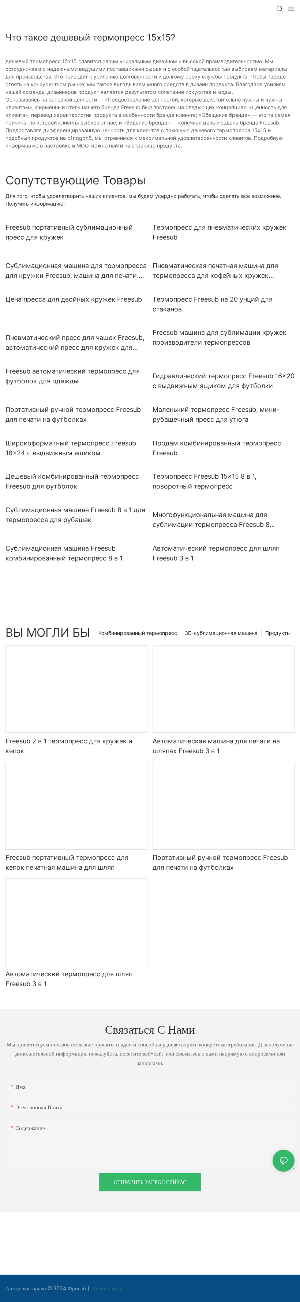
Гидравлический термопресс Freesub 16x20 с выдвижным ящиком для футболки (224, 381)
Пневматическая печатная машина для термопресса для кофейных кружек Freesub (215, 271)
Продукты (278, 633)
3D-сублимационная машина (221, 633)
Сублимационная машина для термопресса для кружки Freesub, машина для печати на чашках (76, 271)
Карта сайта (106, 1288)
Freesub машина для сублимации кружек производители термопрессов (219, 337)
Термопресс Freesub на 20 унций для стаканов (213, 304)
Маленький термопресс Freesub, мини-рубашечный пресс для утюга (216, 414)
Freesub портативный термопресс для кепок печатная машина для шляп (66, 862)
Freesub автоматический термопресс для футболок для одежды (72, 376)
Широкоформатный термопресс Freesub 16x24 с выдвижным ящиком (70, 448)
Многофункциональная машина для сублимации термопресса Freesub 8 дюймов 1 (211, 520)
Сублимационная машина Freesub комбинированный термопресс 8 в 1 (64, 553)
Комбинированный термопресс (137, 633)
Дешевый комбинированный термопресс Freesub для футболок (72, 481)
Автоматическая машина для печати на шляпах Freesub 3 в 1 (216, 746)
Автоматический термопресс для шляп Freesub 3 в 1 (216, 553)
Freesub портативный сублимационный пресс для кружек (69, 232)
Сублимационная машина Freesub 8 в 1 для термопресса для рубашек (75, 515)
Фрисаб (77, 1288)
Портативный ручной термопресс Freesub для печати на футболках (73, 414)
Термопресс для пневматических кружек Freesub (219, 232)
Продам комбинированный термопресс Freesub (217, 448)
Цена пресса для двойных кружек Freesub (73, 299)
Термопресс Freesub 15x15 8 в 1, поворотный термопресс (204, 481)
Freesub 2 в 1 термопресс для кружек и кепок (68, 746)
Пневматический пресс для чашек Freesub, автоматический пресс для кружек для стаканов (75, 343)
